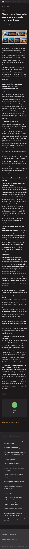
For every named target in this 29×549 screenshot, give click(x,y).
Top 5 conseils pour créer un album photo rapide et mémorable (14, 442)
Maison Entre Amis (11, 2)
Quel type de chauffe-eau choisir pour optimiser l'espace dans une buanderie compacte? (13, 475)
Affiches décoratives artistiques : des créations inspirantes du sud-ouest (13, 464)
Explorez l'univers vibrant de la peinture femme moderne (14, 481)
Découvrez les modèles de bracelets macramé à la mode (13, 487)
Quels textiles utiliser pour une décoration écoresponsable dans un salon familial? (14, 453)
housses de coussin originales (13, 187)
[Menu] (25, 1)
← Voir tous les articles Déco (10, 422)
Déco (8, 6)
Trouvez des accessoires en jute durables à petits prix (14, 519)
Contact (14, 539)
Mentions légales (6, 539)
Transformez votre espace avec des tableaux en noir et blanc (12, 458)
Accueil (3, 6)
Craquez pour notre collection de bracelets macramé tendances (14, 492)
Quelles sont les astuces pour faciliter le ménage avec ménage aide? (13, 498)
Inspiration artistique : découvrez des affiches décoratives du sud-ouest (13, 514)
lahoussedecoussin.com (9, 101)
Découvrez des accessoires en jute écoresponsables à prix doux (12, 503)
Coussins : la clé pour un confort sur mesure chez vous (13, 508)
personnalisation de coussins (12, 261)
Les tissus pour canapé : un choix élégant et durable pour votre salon (14, 469)
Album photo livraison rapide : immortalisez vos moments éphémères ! (14, 447)
